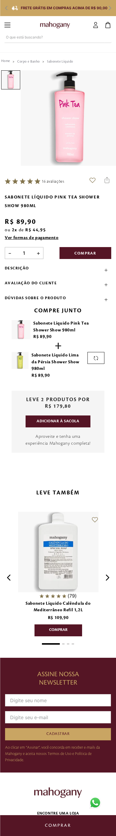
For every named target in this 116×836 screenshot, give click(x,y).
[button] (58, 270)
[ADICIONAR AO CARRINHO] (58, 630)
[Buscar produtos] (108, 37)
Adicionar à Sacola (58, 421)
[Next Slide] (110, 8)
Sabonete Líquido (60, 61)
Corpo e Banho (28, 61)
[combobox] (58, 43)
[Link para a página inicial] (5, 61)
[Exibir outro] (95, 358)
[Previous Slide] (6, 8)
